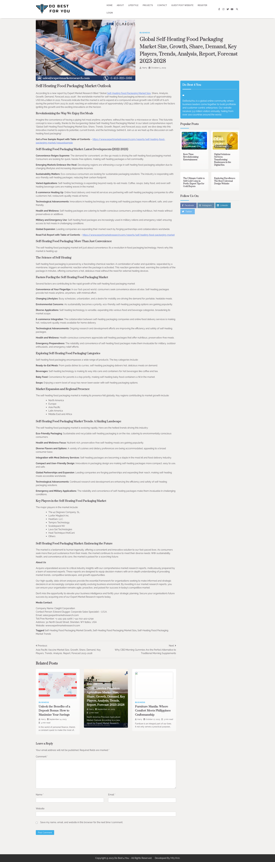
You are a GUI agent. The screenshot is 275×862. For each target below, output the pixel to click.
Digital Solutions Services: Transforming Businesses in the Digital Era (222, 159)
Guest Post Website (182, 5)
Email (111, 794)
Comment (42, 756)
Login (110, 13)
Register (202, 5)
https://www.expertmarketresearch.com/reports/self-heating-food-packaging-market (128, 235)
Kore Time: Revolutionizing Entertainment (191, 157)
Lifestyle (133, 5)
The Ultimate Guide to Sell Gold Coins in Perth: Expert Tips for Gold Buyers (194, 182)
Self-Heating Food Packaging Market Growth (68, 630)
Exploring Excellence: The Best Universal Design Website (224, 181)
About (120, 5)
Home (109, 5)
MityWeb (175, 858)
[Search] (237, 9)
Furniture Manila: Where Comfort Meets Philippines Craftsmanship (153, 711)
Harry (144, 68)
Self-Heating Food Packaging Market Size (129, 93)
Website (40, 808)
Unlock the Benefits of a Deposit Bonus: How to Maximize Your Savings (54, 711)
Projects (148, 5)
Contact (162, 5)
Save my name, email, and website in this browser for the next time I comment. (81, 822)
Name (40, 794)
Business (145, 33)
